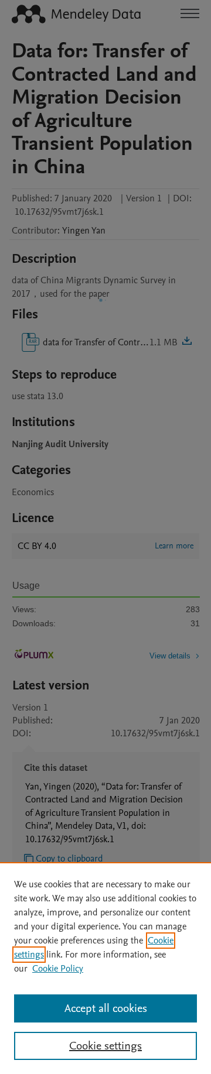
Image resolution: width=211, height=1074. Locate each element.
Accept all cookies (105, 1008)
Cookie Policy (57, 968)
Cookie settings (105, 1046)
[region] (105, 968)
